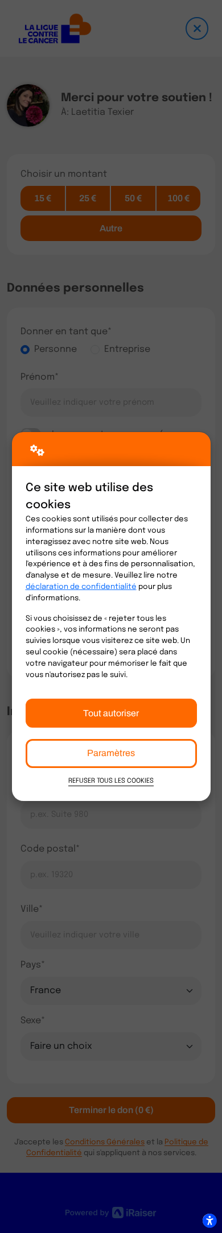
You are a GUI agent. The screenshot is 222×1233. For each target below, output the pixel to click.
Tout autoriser (111, 713)
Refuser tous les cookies (111, 781)
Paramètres (111, 753)
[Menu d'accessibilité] (209, 1220)
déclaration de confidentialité (81, 587)
